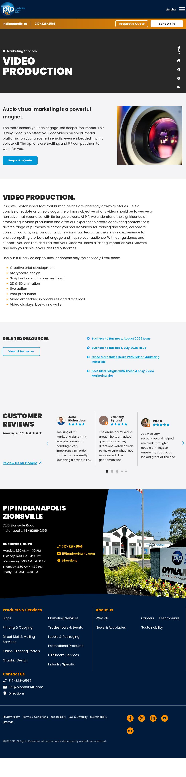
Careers (147, 618)
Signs (7, 618)
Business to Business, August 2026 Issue (121, 338)
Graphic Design (15, 660)
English (171, 9)
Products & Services (22, 610)
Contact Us (14, 674)
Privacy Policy (11, 717)
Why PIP (102, 618)
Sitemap (8, 722)
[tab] (107, 471)
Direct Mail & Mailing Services (19, 639)
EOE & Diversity (78, 717)
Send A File (167, 24)
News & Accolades (111, 627)
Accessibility (58, 717)
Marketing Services (22, 51)
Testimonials (169, 618)
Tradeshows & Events (65, 627)
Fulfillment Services (63, 655)
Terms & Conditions (35, 717)
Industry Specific (61, 664)
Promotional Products (65, 645)
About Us (104, 610)
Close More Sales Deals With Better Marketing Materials (125, 359)
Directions (69, 560)
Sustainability (152, 627)
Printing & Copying (18, 627)
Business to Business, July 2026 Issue (119, 348)
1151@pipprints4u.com (78, 554)
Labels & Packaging (63, 636)
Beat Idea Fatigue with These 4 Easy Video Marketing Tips (123, 373)
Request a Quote (132, 24)
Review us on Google (20, 463)
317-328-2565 (45, 24)
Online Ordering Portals (21, 651)
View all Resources (21, 351)
